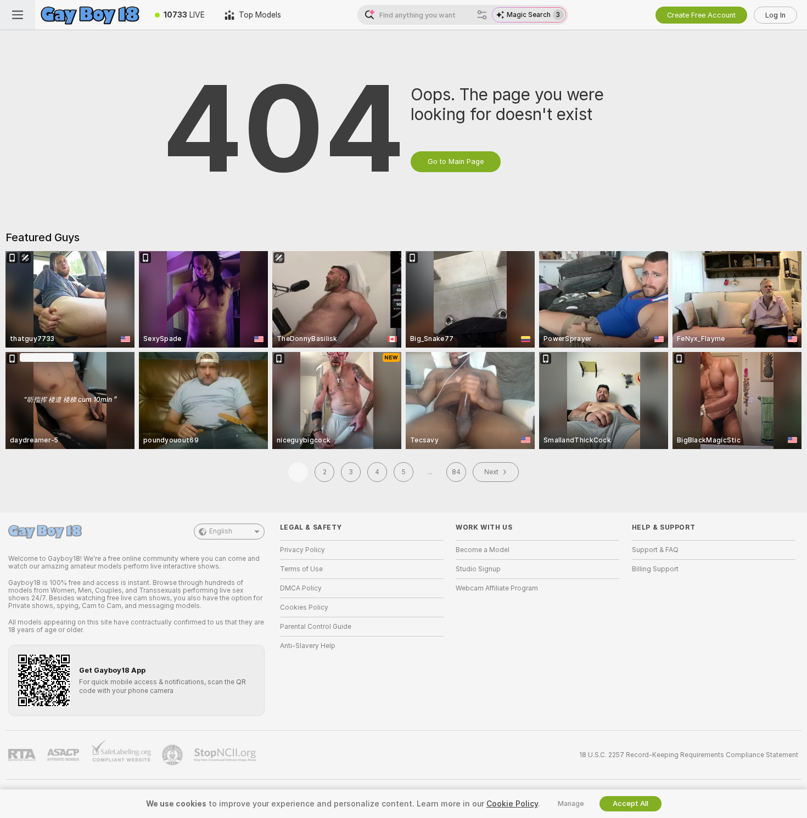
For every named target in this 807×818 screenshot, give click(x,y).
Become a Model (482, 550)
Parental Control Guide (315, 626)
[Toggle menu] (17, 15)
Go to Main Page (456, 161)
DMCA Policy (301, 588)
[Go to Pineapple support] (173, 755)
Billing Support (655, 569)
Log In (775, 15)
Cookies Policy (304, 607)
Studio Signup (478, 569)
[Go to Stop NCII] (226, 755)
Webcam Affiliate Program (497, 588)
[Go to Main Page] (90, 15)
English (220, 531)
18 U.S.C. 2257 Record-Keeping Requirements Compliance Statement (688, 755)
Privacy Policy (302, 550)
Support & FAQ (655, 550)
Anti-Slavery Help (307, 646)
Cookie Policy (512, 803)
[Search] (482, 14)
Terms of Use (301, 569)
